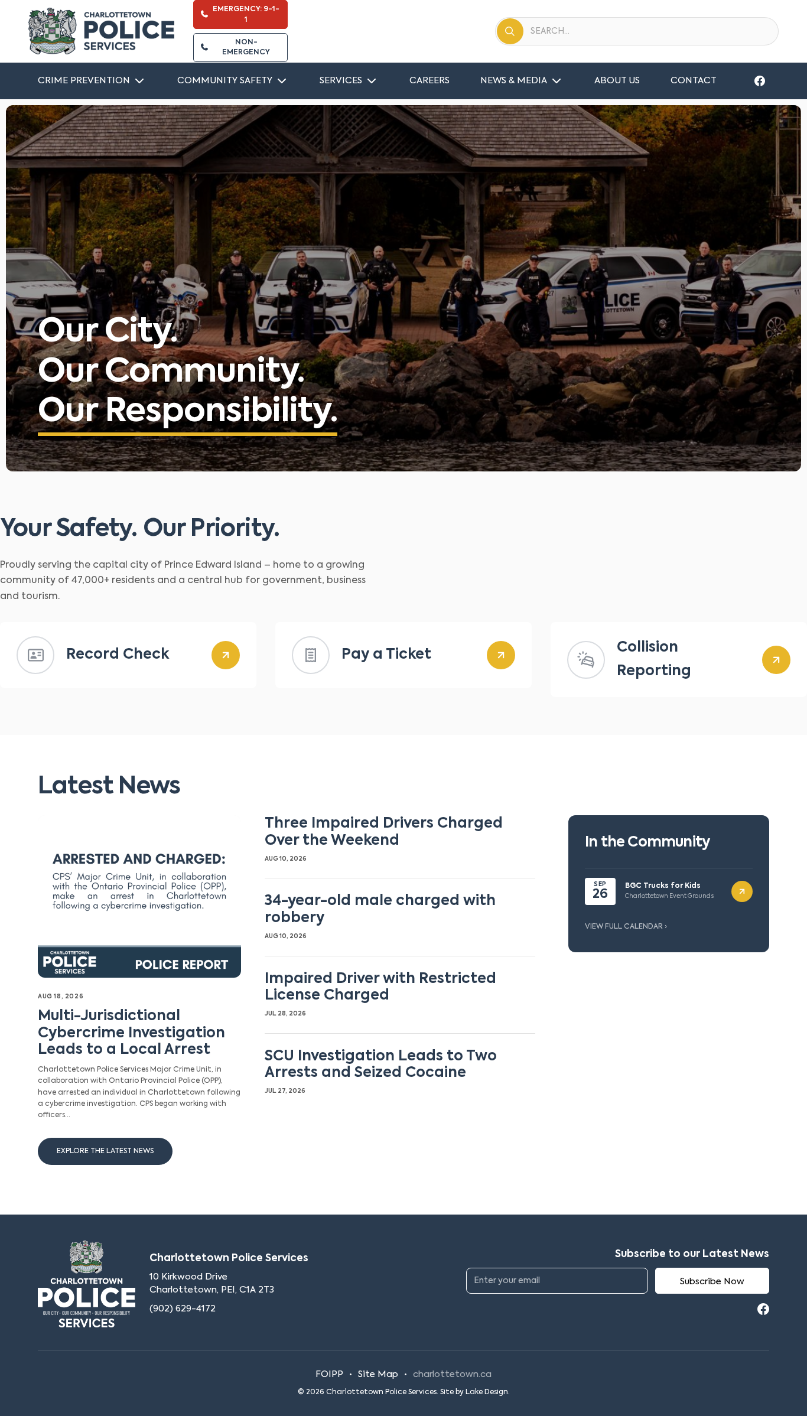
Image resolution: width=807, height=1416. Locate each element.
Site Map (378, 1374)
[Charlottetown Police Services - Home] (101, 31)
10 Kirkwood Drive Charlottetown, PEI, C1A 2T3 (211, 1283)
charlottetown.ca (452, 1374)
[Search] (510, 31)
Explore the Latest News (105, 1151)
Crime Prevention (84, 80)
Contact (694, 80)
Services (341, 80)
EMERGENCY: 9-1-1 (246, 14)
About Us (617, 80)
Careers (429, 80)
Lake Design (487, 1392)
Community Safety (224, 80)
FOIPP (329, 1374)
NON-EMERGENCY (246, 47)
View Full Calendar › (626, 926)
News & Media (513, 80)
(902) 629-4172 (182, 1308)
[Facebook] (759, 81)
